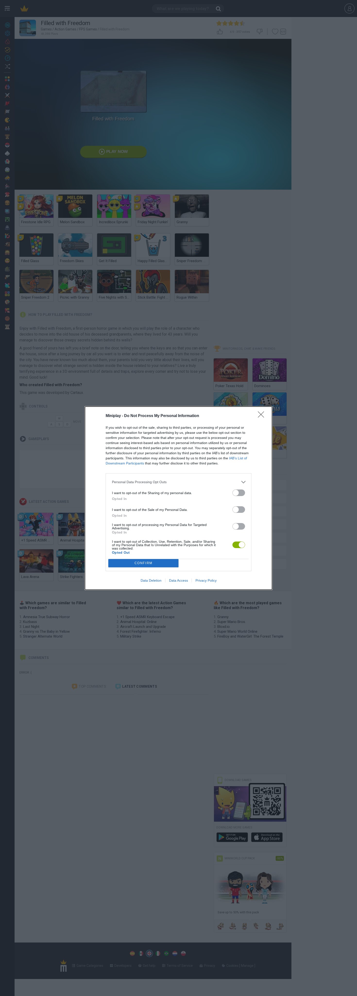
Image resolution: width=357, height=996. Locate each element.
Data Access (178, 580)
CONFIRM (144, 563)
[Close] (262, 416)
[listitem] (178, 482)
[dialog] (178, 498)
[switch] (238, 492)
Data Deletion (151, 580)
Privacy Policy (206, 580)
